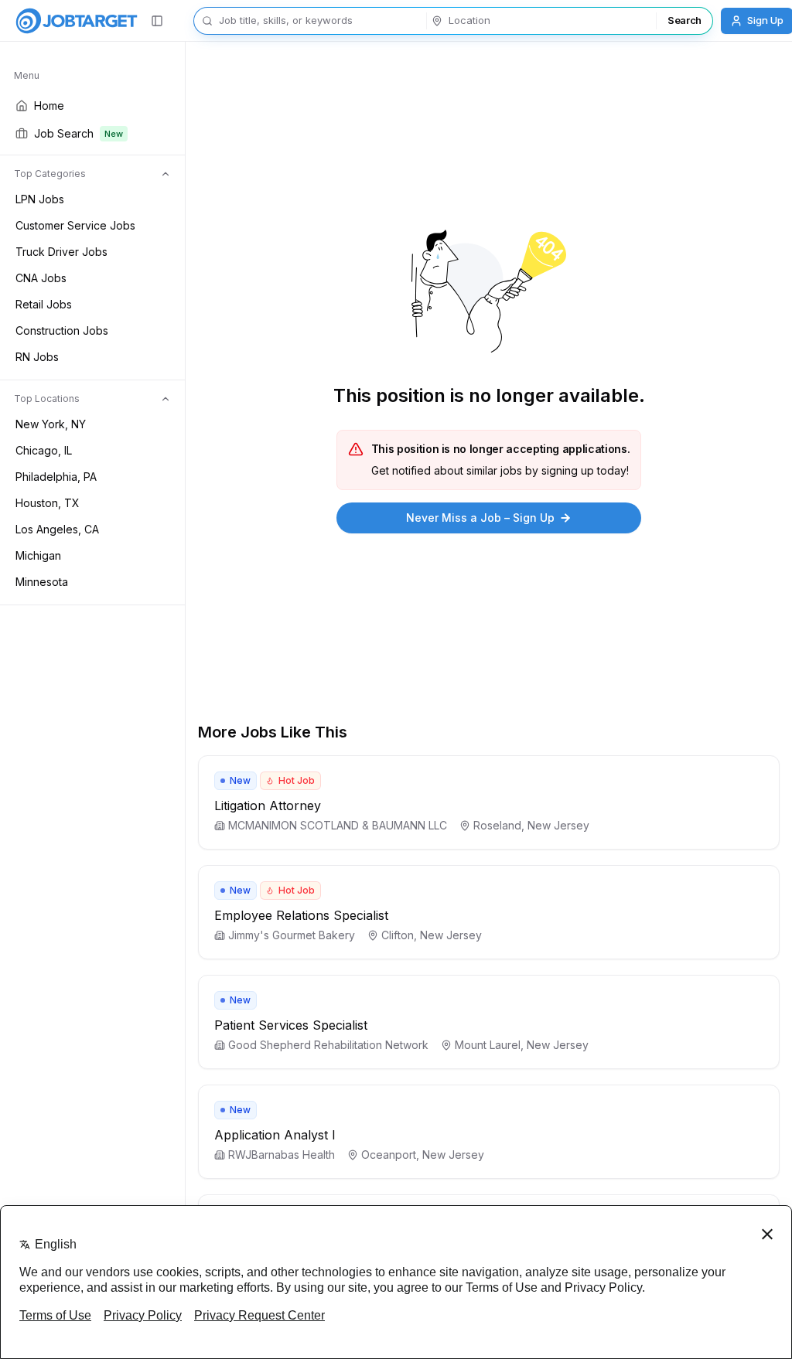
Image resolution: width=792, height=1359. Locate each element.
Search (684, 20)
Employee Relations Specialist (301, 915)
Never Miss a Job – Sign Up (480, 517)
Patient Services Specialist (290, 1025)
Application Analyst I (275, 1135)
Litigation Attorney (267, 805)
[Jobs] (76, 20)
